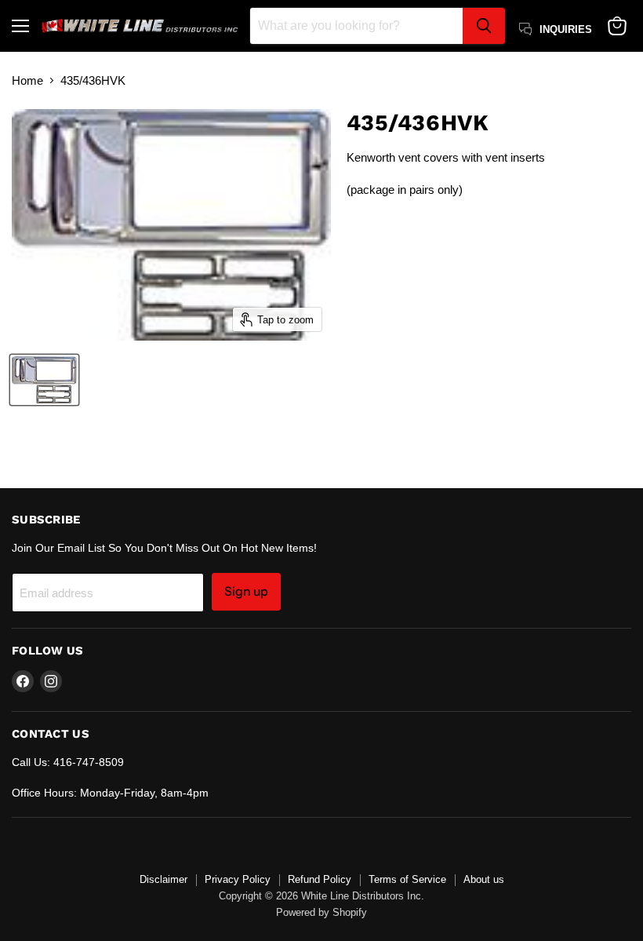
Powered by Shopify (321, 912)
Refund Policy (319, 879)
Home (27, 80)
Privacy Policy (238, 879)
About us (483, 879)
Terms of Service (407, 879)
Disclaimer (163, 879)
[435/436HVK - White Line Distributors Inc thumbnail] (44, 380)
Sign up (246, 591)
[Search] (484, 26)
